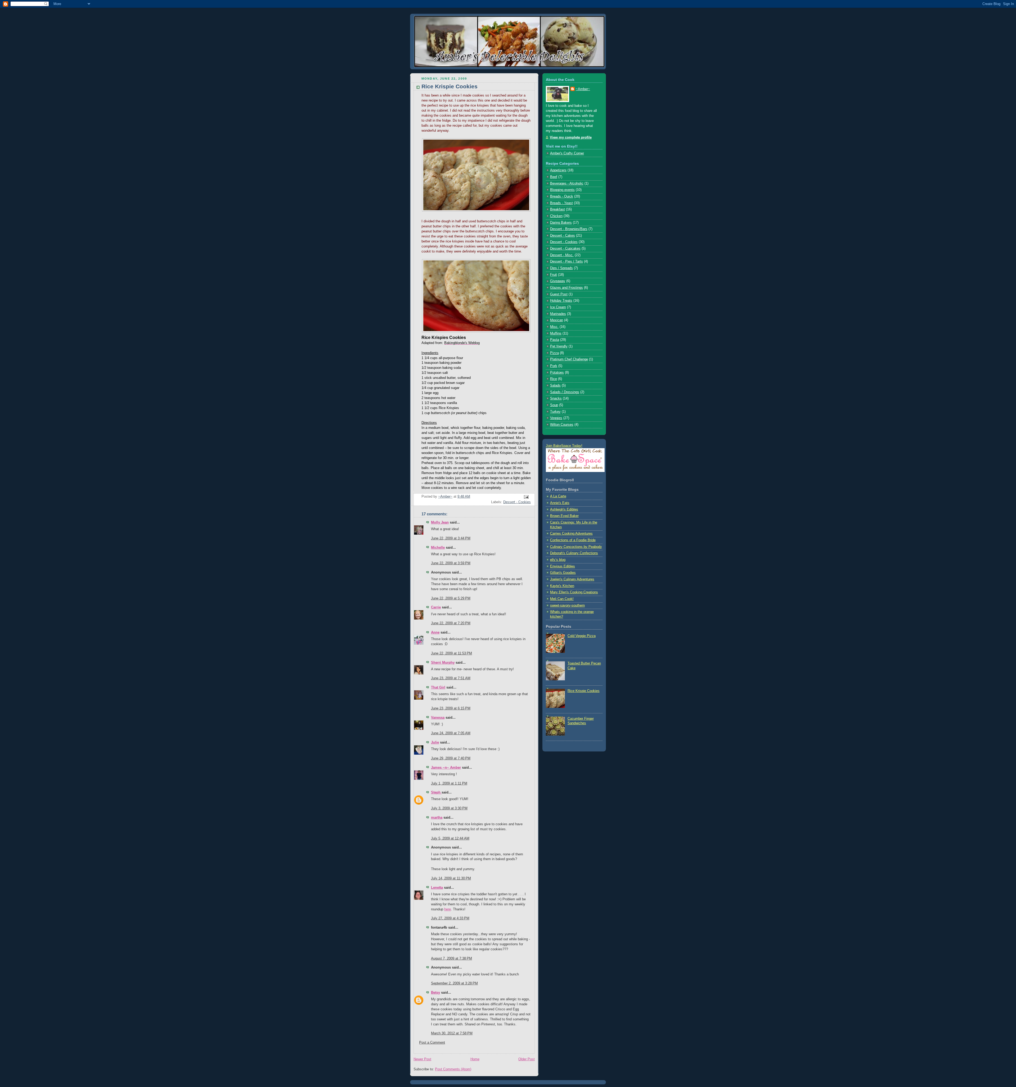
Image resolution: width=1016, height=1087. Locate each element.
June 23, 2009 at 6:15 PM (450, 708)
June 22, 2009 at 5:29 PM (450, 598)
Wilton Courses (561, 424)
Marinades (558, 314)
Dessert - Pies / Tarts (566, 261)
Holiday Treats (561, 300)
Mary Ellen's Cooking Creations (574, 592)
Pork (553, 366)
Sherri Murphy (443, 662)
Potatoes (557, 372)
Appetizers (558, 170)
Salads (555, 385)
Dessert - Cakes (562, 235)
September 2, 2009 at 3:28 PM (454, 983)
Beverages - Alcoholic (566, 183)
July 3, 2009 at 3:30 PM (449, 808)
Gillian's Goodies (563, 573)
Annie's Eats (559, 503)
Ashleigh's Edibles (564, 509)
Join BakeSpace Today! (564, 446)
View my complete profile (571, 137)
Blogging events (562, 190)
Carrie (436, 607)
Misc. (554, 327)
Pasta (554, 340)
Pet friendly (559, 346)
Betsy (435, 992)
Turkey (555, 412)
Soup (554, 405)
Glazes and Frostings (566, 288)
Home (474, 1059)
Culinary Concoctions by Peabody (576, 547)
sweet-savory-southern (567, 605)
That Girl (438, 687)
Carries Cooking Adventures (571, 533)
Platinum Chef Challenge (569, 359)
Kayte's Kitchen (562, 586)
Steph (436, 792)
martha (436, 817)
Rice (553, 379)
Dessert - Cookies (517, 502)
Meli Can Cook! (562, 599)
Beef (553, 177)
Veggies (556, 418)
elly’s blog (557, 560)
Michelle (438, 547)
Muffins (555, 333)
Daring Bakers (561, 222)
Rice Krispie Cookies (584, 691)
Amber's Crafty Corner (567, 153)
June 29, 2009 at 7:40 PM (450, 758)
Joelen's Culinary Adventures (572, 579)
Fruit (553, 275)
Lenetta (437, 887)
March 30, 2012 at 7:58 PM (452, 1033)
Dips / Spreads (561, 268)
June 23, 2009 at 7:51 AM (450, 678)
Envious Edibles (562, 566)
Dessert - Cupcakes (565, 248)
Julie (435, 742)
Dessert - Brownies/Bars (568, 229)
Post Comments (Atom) (453, 1069)
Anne (435, 632)
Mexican (556, 320)
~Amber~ (583, 89)
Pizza (554, 353)
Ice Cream (558, 307)
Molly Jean (440, 522)
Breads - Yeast (561, 203)
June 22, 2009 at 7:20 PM (450, 623)
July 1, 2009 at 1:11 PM (449, 783)
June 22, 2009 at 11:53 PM (451, 653)
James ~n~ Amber (446, 767)
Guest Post (559, 294)
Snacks (556, 398)
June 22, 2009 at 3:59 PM (450, 563)
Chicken (556, 216)
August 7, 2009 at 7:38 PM (451, 958)
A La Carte (558, 496)
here (447, 909)
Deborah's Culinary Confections (574, 553)
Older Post (526, 1059)
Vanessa (437, 717)
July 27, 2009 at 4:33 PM (450, 918)
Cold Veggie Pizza (582, 636)
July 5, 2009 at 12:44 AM (450, 838)
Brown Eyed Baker (564, 516)
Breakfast (557, 209)
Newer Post (422, 1059)
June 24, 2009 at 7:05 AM (450, 733)
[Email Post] (526, 497)
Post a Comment (432, 1042)
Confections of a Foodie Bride (573, 540)
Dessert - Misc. (562, 255)
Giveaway (557, 281)
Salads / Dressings (564, 392)
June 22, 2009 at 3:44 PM (450, 538)
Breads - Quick (561, 196)
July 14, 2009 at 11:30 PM (451, 878)
